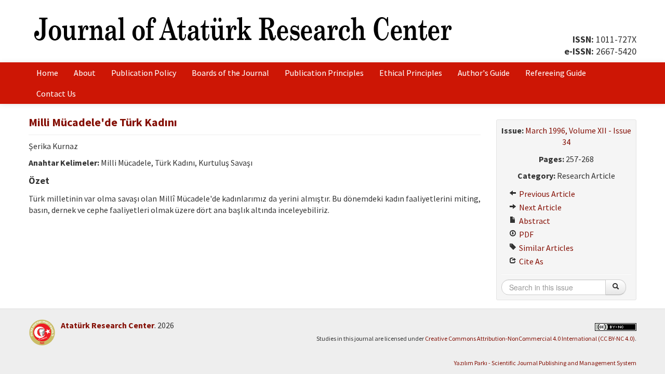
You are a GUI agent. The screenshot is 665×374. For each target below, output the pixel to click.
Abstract (533, 221)
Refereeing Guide (555, 73)
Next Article (539, 207)
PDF (525, 234)
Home (47, 73)
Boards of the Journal (230, 73)
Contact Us (56, 93)
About (85, 73)
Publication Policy (143, 73)
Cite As (530, 261)
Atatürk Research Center (107, 325)
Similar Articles (545, 248)
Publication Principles (324, 73)
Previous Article (546, 194)
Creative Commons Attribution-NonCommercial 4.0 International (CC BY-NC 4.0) (530, 338)
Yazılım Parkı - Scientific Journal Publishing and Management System (545, 363)
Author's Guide (484, 73)
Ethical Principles (410, 73)
